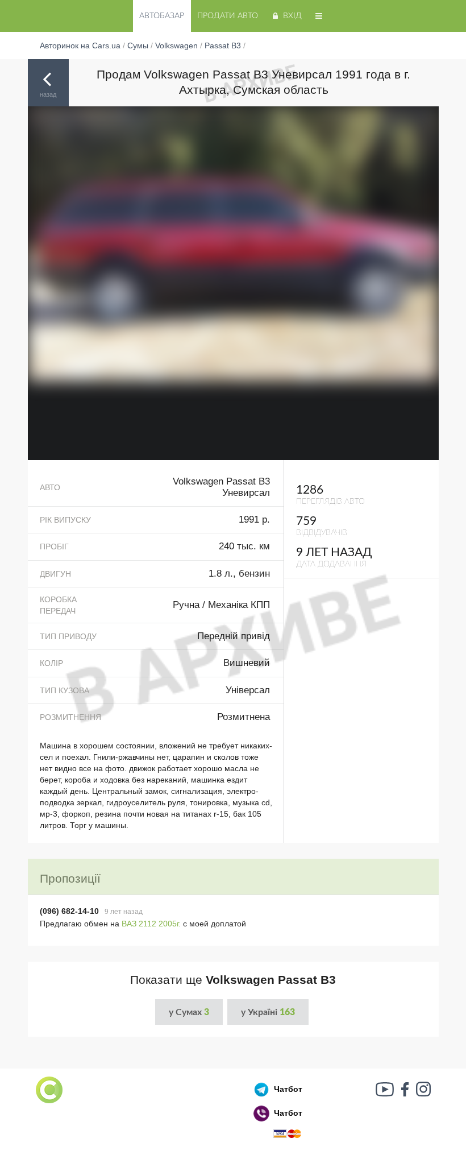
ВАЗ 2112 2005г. (151, 923)
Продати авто (227, 16)
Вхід (292, 16)
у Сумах (189, 1012)
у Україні (268, 1012)
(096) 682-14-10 (69, 911)
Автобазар (161, 16)
